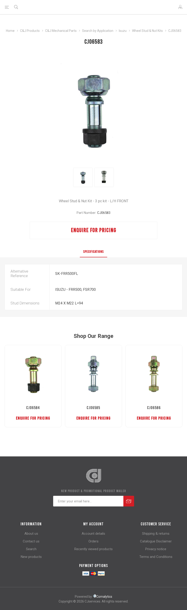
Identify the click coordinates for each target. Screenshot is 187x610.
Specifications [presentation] (93, 251)
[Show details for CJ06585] (93, 373)
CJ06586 (154, 407)
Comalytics (104, 596)
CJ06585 (93, 407)
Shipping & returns (155, 534)
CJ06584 (33, 407)
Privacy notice (155, 549)
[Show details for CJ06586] (154, 373)
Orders (93, 541)
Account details (93, 534)
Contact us (31, 541)
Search (31, 549)
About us (31, 534)
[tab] (93, 251)
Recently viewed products (93, 549)
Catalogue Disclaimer (156, 541)
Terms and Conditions (155, 557)
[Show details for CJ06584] (33, 373)
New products (31, 557)
